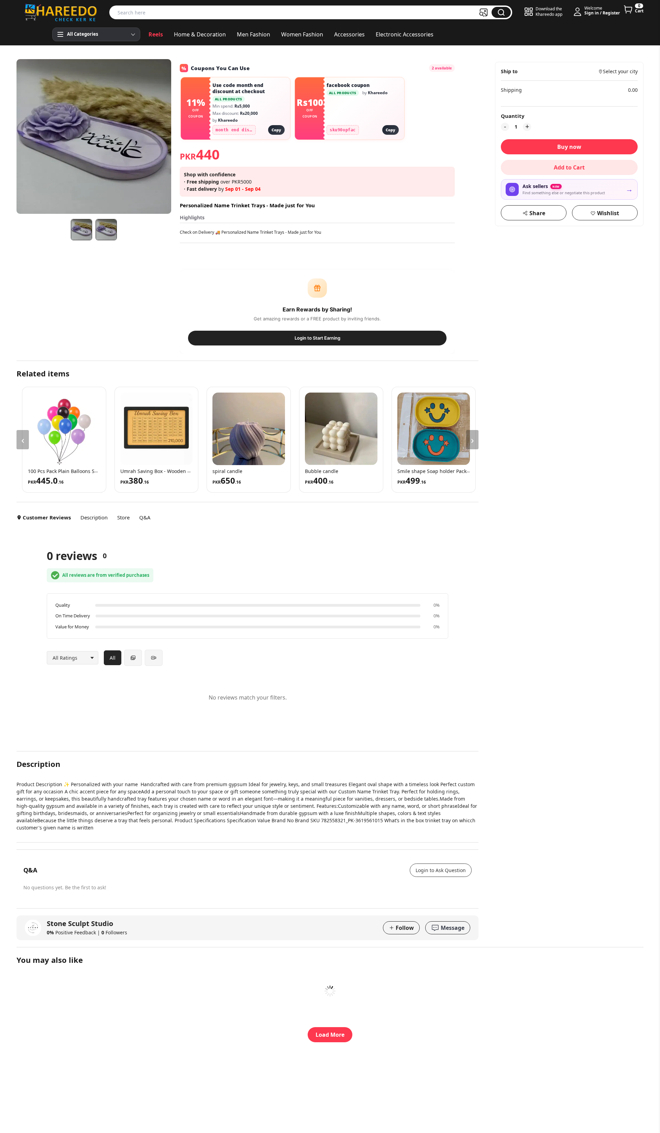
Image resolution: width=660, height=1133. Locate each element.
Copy (276, 129)
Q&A (145, 517)
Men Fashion (253, 34)
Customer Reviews (47, 517)
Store (123, 517)
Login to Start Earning (317, 338)
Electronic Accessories (404, 34)
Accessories (349, 34)
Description (94, 517)
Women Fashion (302, 34)
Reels (155, 34)
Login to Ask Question (441, 870)
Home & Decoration (200, 34)
